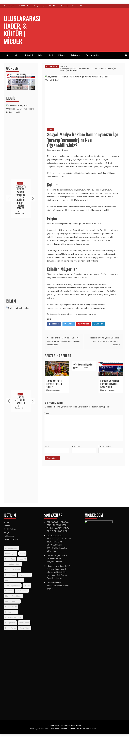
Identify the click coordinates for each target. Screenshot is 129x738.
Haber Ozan (10, 559)
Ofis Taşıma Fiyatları (83, 364)
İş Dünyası (74, 6)
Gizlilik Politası (10, 529)
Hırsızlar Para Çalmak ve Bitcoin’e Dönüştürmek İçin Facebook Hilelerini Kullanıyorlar (63, 341)
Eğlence (56, 6)
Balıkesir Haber (11, 548)
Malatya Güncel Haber (14, 580)
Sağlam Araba (11, 612)
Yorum (48, 413)
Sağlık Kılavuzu (11, 607)
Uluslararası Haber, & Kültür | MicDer (22, 29)
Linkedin (99, 323)
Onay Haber (24, 623)
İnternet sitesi (105, 446)
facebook (53, 314)
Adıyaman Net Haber (13, 617)
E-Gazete (9, 591)
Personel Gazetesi (12, 569)
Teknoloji (64, 6)
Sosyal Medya (39, 6)
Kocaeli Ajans (10, 554)
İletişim (7, 532)
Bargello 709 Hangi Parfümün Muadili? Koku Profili (109, 383)
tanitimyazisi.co (11, 539)
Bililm (11, 301)
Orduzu (27, 585)
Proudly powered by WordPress (45, 728)
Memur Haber (25, 575)
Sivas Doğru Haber (12, 585)
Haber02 (22, 559)
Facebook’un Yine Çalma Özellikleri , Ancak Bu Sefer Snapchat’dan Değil (104, 341)
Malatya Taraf (22, 591)
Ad (47, 446)
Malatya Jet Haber (12, 601)
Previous (9, 82)
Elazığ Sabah (10, 623)
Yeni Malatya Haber (12, 564)
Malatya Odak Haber (13, 596)
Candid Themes (91, 728)
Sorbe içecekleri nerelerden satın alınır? (54, 383)
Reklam (7, 525)
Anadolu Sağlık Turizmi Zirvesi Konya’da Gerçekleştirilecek (57, 558)
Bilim (81, 6)
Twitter (93, 314)
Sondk (22, 554)
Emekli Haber (10, 575)
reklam (69, 314)
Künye (6, 522)
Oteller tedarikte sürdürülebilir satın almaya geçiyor (58, 585)
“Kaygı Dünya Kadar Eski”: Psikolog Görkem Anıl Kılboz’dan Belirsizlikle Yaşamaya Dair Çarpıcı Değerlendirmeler (58, 572)
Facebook (54, 323)
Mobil (49, 6)
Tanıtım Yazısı (25, 628)
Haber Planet (10, 628)
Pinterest (84, 323)
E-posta (76, 446)
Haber (29, 6)
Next (32, 82)
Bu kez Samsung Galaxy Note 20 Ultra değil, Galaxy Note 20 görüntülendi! (23, 197)
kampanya (62, 314)
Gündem (12, 68)
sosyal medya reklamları (82, 314)
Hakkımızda (9, 536)
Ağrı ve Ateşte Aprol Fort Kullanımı (21, 81)
